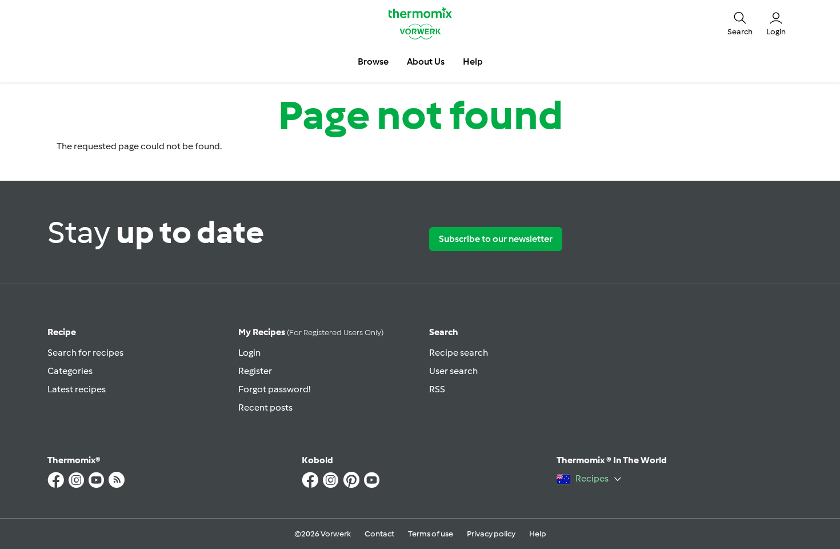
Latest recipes (76, 389)
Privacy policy (491, 534)
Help (537, 534)
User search (453, 370)
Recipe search (458, 352)
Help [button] (473, 61)
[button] (740, 23)
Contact (379, 534)
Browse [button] (373, 61)
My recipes (310, 332)
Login (249, 352)
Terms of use (430, 534)
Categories (70, 370)
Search (443, 332)
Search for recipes (85, 352)
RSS (437, 389)
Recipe (61, 332)
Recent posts (265, 407)
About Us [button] (426, 61)
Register (255, 370)
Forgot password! (274, 389)
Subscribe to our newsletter (496, 238)
